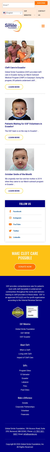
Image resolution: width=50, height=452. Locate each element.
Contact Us (41, 13)
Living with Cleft (25, 354)
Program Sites (25, 370)
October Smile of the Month (18, 174)
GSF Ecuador (25, 337)
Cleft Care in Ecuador (15, 67)
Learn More (14, 87)
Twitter (16, 231)
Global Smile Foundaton (25, 329)
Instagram (17, 218)
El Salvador (25, 374)
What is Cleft (25, 350)
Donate (25, 403)
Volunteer (25, 410)
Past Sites (25, 390)
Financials (25, 414)
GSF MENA (25, 333)
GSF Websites (27, 13)
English (9, 13)
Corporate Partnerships (25, 407)
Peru (25, 386)
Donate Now (25, 266)
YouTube (17, 224)
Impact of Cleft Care (25, 357)
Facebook (17, 211)
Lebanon (25, 382)
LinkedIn (16, 237)
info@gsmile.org (30, 434)
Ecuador (25, 378)
